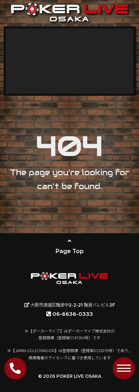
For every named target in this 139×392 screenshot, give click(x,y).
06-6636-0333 (72, 314)
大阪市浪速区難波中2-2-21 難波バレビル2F (72, 305)
